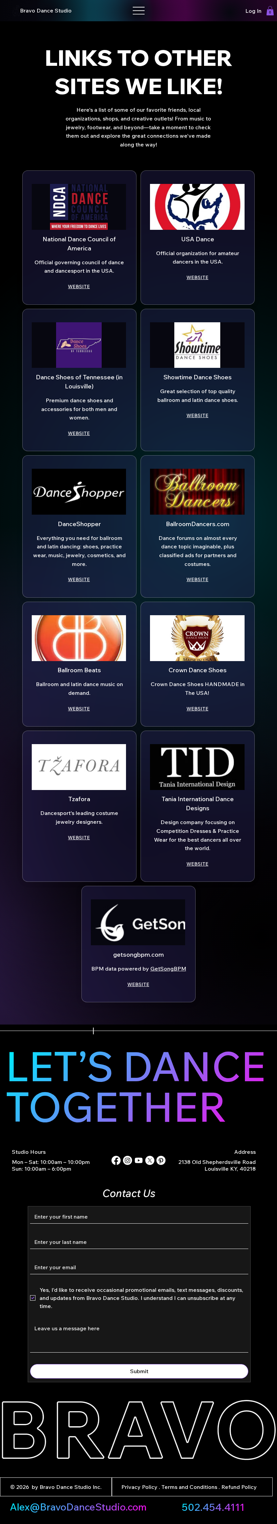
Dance (45, 10)
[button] (270, 10)
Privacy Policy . (141, 1487)
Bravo (28, 10)
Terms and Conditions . (191, 1487)
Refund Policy (239, 1487)
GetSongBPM (168, 968)
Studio (63, 10)
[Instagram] (127, 1160)
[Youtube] (138, 1160)
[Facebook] (116, 1160)
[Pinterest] (161, 1160)
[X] (149, 1160)
